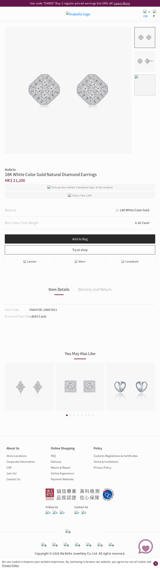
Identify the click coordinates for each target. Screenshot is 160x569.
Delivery (56, 462)
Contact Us (13, 479)
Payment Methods (62, 479)
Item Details (59, 289)
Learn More (122, 3)
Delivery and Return (95, 289)
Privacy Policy (10, 565)
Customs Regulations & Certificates (116, 456)
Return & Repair (61, 467)
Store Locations (16, 456)
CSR (8, 467)
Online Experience (62, 473)
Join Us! (11, 473)
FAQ (53, 456)
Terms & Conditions (106, 462)
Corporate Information (20, 462)
